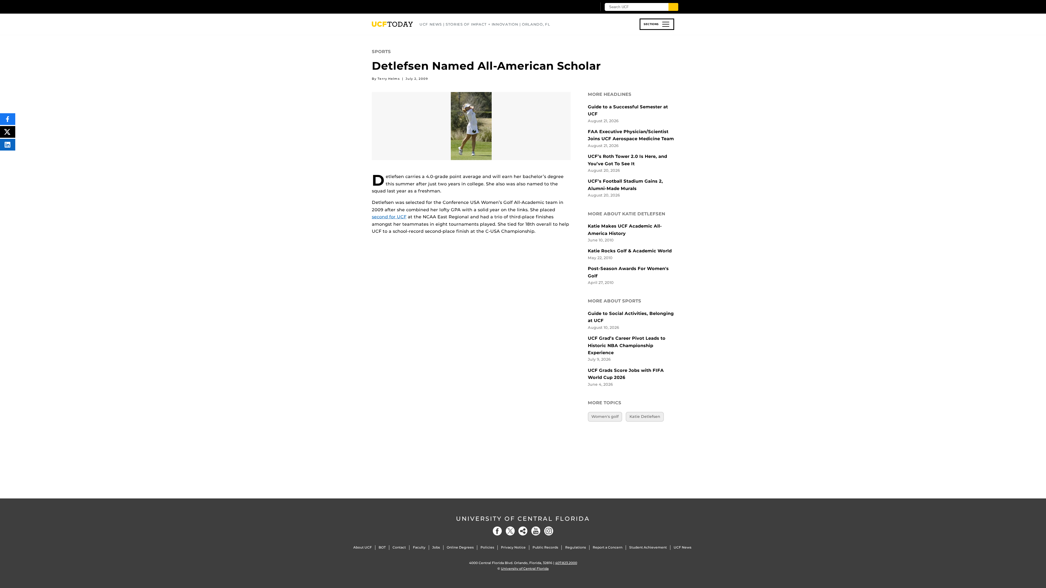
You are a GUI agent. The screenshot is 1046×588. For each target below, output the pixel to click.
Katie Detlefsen (645, 416)
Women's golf (605, 416)
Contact (399, 547)
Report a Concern (607, 547)
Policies (487, 547)
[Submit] (673, 7)
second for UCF (389, 216)
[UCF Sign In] (579, 7)
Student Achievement (648, 547)
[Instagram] (548, 530)
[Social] (523, 530)
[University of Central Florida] (411, 6)
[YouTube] (535, 530)
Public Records (545, 547)
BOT (382, 547)
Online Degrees (460, 547)
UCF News (682, 547)
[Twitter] (510, 530)
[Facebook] (497, 530)
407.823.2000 (566, 563)
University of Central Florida (523, 518)
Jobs (436, 547)
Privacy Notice (513, 547)
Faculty (419, 547)
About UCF (362, 547)
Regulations (575, 547)
